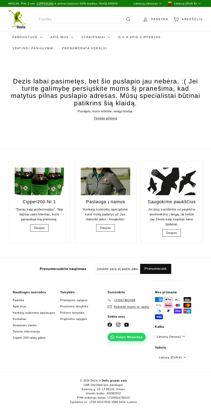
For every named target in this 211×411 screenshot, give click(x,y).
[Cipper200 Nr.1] (39, 181)
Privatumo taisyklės (74, 306)
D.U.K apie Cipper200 (139, 37)
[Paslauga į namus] (105, 181)
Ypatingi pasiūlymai (33, 48)
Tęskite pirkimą (105, 118)
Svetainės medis (24, 325)
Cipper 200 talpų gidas (29, 337)
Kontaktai (19, 319)
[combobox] (84, 19)
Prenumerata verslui (84, 48)
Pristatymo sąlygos (74, 300)
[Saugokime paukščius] (171, 181)
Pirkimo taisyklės (72, 312)
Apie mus (60, 37)
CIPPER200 (45, 3)
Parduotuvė (25, 37)
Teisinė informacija (26, 331)
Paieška (18, 300)
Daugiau (39, 227)
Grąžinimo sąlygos (73, 319)
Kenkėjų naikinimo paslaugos (34, 312)
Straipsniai (94, 37)
